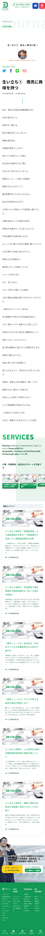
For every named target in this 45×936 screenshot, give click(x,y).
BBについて (16, 899)
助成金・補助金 (28, 903)
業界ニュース (38, 896)
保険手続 (37, 903)
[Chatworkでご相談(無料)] (42, 6)
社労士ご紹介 (16, 901)
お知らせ (15, 903)
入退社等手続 (27, 896)
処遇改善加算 (27, 901)
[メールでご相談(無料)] (35, 6)
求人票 (25, 908)
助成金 (36, 899)
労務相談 (26, 894)
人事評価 (26, 910)
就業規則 (26, 906)
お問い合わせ (16, 906)
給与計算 (26, 899)
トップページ (16, 896)
